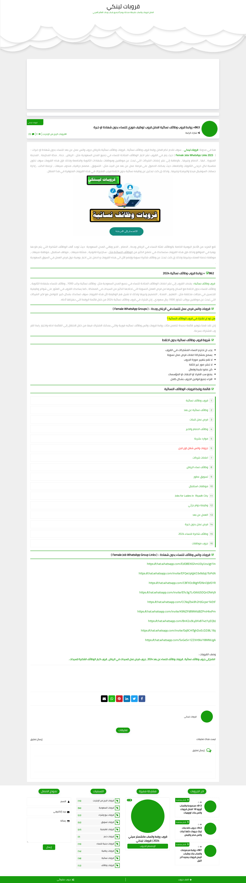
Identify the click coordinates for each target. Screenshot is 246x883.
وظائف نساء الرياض (197, 467)
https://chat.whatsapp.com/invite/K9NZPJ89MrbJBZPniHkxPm (176, 611)
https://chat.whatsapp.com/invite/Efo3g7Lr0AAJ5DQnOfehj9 (177, 592)
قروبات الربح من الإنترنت (96, 800)
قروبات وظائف (96, 865)
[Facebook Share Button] (142, 698)
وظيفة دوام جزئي (198, 505)
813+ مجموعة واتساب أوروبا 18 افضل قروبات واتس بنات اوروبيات (191, 809)
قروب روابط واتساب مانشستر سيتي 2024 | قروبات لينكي (147, 838)
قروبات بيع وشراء (96, 815)
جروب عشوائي (64, 879)
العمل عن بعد (200, 514)
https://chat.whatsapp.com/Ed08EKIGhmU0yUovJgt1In (181, 563)
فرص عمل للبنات (199, 419)
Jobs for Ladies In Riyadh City (191, 495)
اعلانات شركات (200, 457)
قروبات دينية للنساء (96, 844)
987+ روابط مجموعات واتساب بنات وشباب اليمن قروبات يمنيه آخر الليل (191, 855)
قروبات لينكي (123, 6)
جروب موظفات (200, 543)
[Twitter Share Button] (134, 698)
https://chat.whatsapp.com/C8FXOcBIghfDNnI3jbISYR (182, 583)
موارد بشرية (201, 438)
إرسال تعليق (36, 739)
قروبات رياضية (96, 851)
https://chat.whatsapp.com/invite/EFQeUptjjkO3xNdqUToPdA (177, 573)
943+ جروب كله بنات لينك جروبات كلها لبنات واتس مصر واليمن (191, 831)
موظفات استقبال (198, 486)
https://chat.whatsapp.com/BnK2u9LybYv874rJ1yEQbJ (182, 621)
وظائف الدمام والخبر (197, 428)
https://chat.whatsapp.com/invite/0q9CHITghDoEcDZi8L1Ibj (178, 630)
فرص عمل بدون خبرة (196, 524)
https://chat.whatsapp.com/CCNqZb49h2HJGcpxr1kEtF (181, 602)
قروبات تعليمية (96, 829)
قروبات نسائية (96, 858)
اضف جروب (183, 879)
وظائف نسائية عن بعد (196, 409)
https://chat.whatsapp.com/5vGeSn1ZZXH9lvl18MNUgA (180, 640)
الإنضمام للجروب (148, 846)
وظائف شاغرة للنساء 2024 (193, 533)
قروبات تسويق (96, 822)
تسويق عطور (200, 476)
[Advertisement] (123, 84)
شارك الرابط (191, 133)
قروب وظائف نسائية (204, 283)
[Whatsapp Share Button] (111, 698)
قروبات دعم (96, 836)
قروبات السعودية (96, 808)
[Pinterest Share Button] (127, 698)
